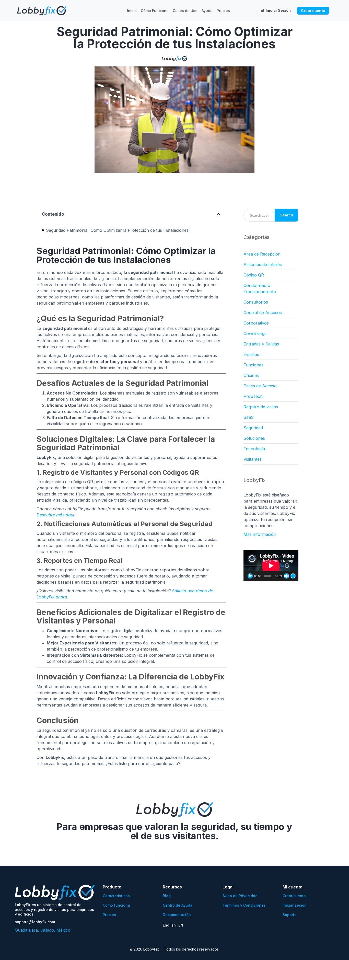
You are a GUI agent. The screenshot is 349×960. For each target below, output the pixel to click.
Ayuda (207, 11)
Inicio (132, 11)
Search (286, 215)
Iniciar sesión (295, 905)
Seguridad (253, 427)
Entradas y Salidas (261, 343)
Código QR (253, 274)
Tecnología (254, 448)
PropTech (253, 396)
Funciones (253, 364)
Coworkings (254, 333)
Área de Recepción (262, 254)
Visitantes (252, 459)
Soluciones (254, 438)
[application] (270, 565)
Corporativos (256, 323)
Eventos (251, 354)
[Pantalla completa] (293, 576)
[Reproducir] (250, 576)
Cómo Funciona (155, 11)
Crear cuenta (294, 896)
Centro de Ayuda (177, 905)
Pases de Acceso (260, 385)
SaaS (248, 417)
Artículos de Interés (262, 264)
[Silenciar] (286, 576)
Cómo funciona (116, 905)
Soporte (290, 914)
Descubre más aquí (55, 514)
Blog (167, 896)
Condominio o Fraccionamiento (259, 288)
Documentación (177, 914)
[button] (218, 214)
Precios (223, 11)
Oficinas (251, 375)
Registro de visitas (260, 406)
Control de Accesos (262, 312)
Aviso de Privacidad (240, 896)
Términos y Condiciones (244, 905)
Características (116, 896)
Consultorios (255, 302)
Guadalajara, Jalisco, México (43, 930)
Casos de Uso (185, 11)
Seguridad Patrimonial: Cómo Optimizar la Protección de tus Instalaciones (117, 230)
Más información (259, 534)
